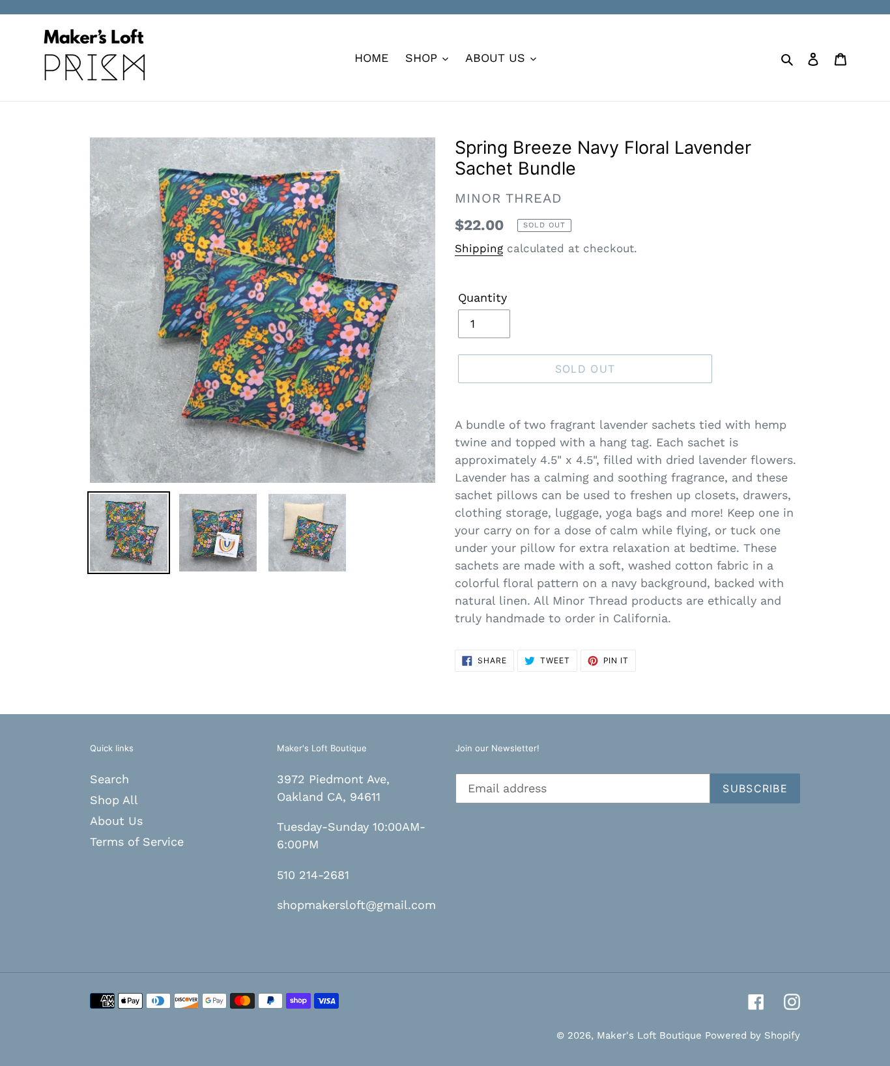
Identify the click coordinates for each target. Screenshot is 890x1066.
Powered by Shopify (752, 1035)
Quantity (482, 297)
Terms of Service (137, 841)
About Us (116, 821)
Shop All (114, 800)
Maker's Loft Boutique (651, 1035)
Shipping (479, 248)
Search (109, 779)
